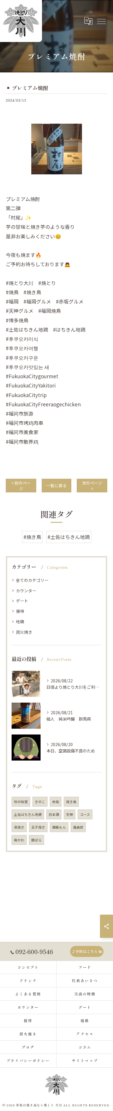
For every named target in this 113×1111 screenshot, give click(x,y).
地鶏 (20, 621)
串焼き (19, 827)
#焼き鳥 (32, 536)
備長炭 (78, 827)
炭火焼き (24, 632)
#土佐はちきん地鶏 (69, 536)
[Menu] (101, 20)
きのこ (40, 801)
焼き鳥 (71, 801)
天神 (69, 814)
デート (22, 601)
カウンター (26, 590)
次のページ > (92, 485)
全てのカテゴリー (32, 580)
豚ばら (36, 840)
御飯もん (59, 827)
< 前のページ (21, 485)
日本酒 (54, 814)
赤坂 (55, 801)
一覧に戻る (56, 485)
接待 (20, 611)
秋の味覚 (21, 801)
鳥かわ (19, 840)
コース (85, 814)
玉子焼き (38, 827)
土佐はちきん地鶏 (28, 814)
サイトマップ (85, 1060)
